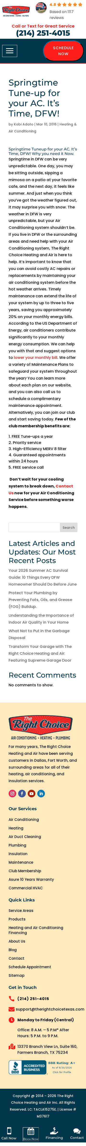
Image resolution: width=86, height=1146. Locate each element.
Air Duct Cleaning (25, 836)
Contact (16, 958)
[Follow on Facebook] (22, 793)
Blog (13, 949)
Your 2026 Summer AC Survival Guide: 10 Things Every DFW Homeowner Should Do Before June (43, 577)
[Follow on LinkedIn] (41, 793)
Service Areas (21, 910)
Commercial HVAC (26, 888)
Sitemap (16, 975)
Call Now (8, 1138)
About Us (17, 941)
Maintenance (21, 862)
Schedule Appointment (30, 966)
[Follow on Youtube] (31, 793)
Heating (16, 828)
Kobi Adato (23, 124)
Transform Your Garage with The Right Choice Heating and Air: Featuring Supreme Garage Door (40, 653)
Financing (54, 1138)
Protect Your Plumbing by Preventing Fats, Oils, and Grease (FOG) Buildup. (40, 599)
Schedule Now (63, 51)
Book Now (30, 1139)
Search (69, 527)
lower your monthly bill (35, 357)
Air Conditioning (24, 819)
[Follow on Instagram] (12, 793)
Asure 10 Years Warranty (31, 879)
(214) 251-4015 (43, 33)
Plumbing (17, 845)
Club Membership (25, 870)
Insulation (18, 853)
